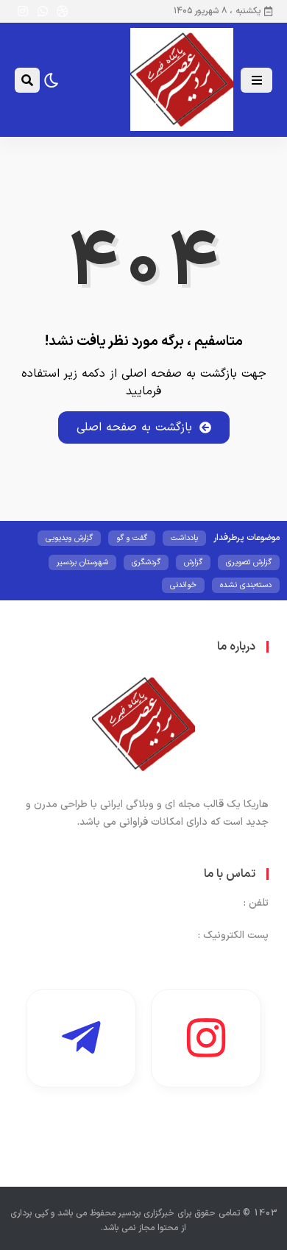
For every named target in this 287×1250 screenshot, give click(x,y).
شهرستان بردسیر (82, 562)
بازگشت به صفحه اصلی (134, 427)
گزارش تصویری (249, 562)
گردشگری (146, 562)
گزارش (193, 562)
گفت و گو (131, 538)
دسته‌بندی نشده (246, 585)
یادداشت (184, 538)
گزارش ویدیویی (69, 538)
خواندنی (183, 585)
